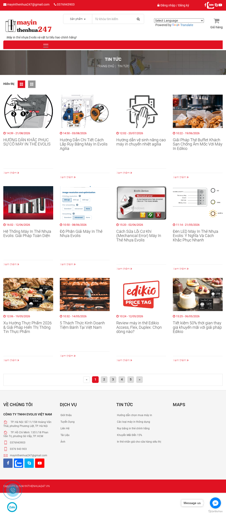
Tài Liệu (65, 435)
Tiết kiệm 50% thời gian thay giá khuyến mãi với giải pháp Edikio (197, 327)
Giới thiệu (66, 415)
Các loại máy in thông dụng (133, 421)
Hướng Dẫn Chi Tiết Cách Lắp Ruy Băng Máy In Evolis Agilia (83, 144)
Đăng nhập (168, 5)
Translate (186, 25)
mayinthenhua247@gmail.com (27, 4)
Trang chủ (105, 66)
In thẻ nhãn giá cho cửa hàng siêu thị (138, 441)
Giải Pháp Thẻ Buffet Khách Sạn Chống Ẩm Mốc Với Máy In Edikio (197, 144)
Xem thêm (10, 172)
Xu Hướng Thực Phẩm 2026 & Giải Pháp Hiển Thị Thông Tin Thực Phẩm (27, 327)
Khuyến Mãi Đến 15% (129, 435)
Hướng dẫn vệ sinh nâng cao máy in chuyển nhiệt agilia (141, 142)
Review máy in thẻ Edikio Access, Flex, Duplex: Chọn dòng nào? (139, 327)
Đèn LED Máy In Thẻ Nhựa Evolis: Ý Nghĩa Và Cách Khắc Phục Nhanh (195, 235)
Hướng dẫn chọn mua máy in (134, 415)
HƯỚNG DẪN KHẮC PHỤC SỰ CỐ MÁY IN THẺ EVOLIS (27, 142)
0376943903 (65, 4)
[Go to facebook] (215, 502)
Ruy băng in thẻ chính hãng (133, 428)
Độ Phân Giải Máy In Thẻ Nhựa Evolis (81, 233)
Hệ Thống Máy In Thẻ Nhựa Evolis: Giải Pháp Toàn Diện (27, 233)
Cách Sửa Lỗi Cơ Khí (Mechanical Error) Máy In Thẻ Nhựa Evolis (138, 235)
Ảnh (62, 441)
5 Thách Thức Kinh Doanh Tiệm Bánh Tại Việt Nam (82, 325)
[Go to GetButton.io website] (215, 511)
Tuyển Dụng (67, 421)
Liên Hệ (64, 428)
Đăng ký (183, 5)
